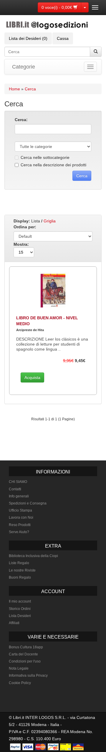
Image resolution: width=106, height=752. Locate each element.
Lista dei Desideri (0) (28, 38)
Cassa (63, 38)
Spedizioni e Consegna (28, 503)
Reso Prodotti (20, 525)
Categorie (23, 67)
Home (14, 89)
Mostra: (21, 244)
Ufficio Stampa (20, 510)
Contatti (15, 489)
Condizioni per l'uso (25, 661)
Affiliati (14, 623)
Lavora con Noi (21, 517)
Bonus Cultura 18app (26, 647)
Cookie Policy (20, 683)
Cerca (30, 89)
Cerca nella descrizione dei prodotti (53, 164)
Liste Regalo (19, 563)
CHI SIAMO (18, 482)
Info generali (19, 496)
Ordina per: (25, 226)
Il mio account (20, 601)
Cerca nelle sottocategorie (45, 157)
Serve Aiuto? (19, 532)
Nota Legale (19, 668)
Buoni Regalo (20, 577)
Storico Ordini (20, 609)
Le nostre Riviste (22, 570)
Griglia (50, 221)
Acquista (32, 377)
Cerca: (21, 119)
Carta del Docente (23, 654)
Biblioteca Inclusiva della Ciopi (33, 556)
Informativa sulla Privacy (28, 675)
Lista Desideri (20, 616)
